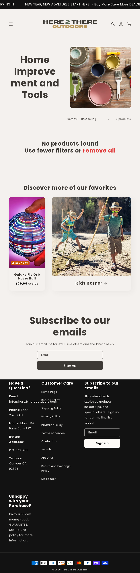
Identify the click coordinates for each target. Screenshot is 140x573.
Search (46, 449)
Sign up (70, 365)
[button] (11, 24)
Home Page (49, 392)
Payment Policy (52, 425)
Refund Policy (50, 400)
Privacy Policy (50, 416)
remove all (99, 150)
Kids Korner (88, 283)
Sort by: (72, 119)
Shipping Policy (51, 408)
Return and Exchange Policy (56, 468)
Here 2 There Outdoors (75, 569)
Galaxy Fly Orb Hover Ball (27, 276)
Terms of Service (53, 433)
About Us (47, 458)
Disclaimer (48, 479)
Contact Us (49, 441)
